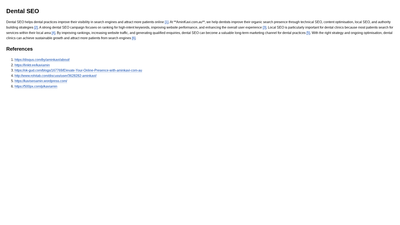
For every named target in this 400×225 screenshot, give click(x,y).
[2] (36, 27)
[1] (166, 22)
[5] (308, 33)
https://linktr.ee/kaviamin (32, 65)
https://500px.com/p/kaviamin (36, 86)
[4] (53, 33)
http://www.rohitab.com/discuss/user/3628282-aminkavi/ (55, 76)
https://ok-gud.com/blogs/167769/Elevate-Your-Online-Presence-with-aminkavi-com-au (78, 70)
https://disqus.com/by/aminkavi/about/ (42, 59)
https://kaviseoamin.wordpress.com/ (41, 81)
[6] (133, 38)
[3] (264, 27)
